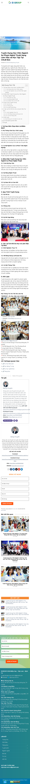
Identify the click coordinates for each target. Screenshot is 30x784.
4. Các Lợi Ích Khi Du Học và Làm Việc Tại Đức (14, 109)
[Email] (14, 420)
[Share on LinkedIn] (21, 469)
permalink (3, 510)
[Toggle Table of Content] (25, 85)
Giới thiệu (5, 742)
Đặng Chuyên (16, 62)
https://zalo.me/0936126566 (14, 415)
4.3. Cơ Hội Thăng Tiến (10, 115)
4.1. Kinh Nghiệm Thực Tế (11, 112)
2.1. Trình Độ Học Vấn (10, 97)
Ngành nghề (6, 750)
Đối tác (4, 753)
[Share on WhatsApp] (8, 469)
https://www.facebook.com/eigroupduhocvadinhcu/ (15, 455)
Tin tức (4, 756)
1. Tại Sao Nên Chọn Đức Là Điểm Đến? (13, 87)
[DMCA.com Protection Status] (15, 781)
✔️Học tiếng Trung (8, 366)
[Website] (17, 420)
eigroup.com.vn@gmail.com (9, 340)
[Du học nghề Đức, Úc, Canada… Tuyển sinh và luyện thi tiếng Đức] (15, 2)
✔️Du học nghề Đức (8, 369)
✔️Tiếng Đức (6, 371)
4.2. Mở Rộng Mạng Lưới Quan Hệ (14, 114)
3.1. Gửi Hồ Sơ (8, 104)
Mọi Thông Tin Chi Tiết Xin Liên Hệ (13, 119)
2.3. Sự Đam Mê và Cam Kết (12, 100)
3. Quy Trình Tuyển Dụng (10, 102)
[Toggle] (27, 745)
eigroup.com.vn (14, 677)
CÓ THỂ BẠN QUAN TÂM (10, 120)
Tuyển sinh (5, 748)
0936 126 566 (11, 316)
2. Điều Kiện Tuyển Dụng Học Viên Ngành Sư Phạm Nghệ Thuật (14, 94)
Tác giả (5, 122)
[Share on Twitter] (13, 469)
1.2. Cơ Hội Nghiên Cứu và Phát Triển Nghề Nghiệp (15, 91)
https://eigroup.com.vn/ (14, 318)
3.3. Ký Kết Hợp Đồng (10, 107)
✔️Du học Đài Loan (8, 363)
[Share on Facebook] (11, 469)
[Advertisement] (15, 21)
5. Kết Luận (6, 117)
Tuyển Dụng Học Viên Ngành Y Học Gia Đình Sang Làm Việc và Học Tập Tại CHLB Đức (16, 625)
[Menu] (2, 2)
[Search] (28, 2)
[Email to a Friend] (16, 469)
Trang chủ (5, 739)
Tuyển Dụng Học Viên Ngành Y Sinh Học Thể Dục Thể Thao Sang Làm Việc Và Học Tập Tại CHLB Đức (16, 608)
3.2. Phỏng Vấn (9, 105)
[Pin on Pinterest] (19, 469)
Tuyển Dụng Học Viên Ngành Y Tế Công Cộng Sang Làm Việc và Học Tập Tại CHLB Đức (16, 602)
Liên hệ (4, 759)
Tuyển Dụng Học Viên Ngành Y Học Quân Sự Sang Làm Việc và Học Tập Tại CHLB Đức (16, 619)
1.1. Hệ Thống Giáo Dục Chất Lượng (13, 89)
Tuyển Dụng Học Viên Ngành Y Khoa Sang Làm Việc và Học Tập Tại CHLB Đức (17, 613)
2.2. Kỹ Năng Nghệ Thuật (11, 99)
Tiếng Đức (5, 745)
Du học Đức (15, 508)
